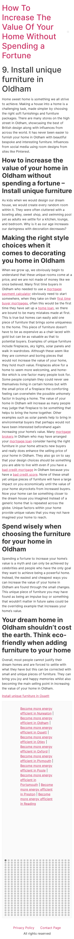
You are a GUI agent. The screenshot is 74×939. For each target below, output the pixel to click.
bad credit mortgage (17, 470)
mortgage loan (21, 441)
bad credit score (25, 474)
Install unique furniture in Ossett (25, 696)
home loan (46, 308)
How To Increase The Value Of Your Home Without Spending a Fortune (29, 31)
